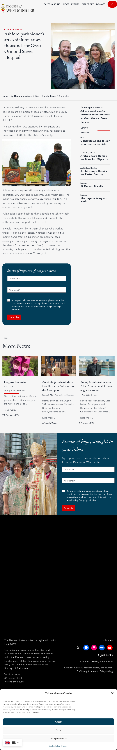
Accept (58, 721)
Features (21, 390)
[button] (112, 693)
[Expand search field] (112, 4)
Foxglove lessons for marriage (15, 384)
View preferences (58, 738)
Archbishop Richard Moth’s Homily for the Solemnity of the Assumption (58, 386)
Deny (58, 730)
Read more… (10, 409)
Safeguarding (106, 671)
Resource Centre (73, 667)
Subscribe (14, 317)
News (5, 95)
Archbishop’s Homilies (64, 394)
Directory (85, 661)
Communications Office (26, 95)
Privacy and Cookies (102, 661)
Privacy (64, 746)
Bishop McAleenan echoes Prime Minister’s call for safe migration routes (96, 386)
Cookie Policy (54, 746)
